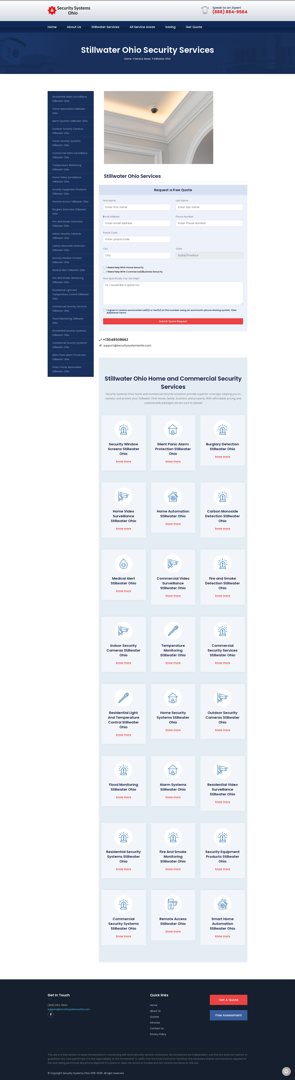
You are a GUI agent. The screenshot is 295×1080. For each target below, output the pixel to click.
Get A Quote (228, 1000)
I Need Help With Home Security (125, 267)
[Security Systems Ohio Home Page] (69, 10)
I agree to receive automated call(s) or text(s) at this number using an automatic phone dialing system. (171, 311)
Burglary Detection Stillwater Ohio (222, 446)
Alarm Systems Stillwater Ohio (173, 787)
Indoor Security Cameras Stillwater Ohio (124, 650)
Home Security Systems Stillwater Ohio (173, 717)
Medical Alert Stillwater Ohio (123, 581)
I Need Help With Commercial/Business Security (135, 271)
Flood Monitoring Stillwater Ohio (123, 787)
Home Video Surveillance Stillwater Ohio (123, 516)
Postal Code (110, 232)
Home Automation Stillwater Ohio (173, 513)
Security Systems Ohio (76, 1073)
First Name (109, 200)
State (179, 248)
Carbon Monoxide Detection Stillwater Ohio (222, 516)
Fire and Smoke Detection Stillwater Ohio (222, 583)
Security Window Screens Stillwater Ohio (123, 449)
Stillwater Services (105, 27)
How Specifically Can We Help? (121, 278)
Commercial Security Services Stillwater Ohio (222, 650)
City (105, 248)
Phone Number (184, 216)
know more (123, 461)
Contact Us (157, 1028)
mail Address (111, 216)
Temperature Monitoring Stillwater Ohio (173, 650)
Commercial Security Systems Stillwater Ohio (123, 924)
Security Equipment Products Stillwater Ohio (222, 856)
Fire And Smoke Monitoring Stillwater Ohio (173, 856)
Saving (170, 27)
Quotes (154, 1017)
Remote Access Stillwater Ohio (173, 921)
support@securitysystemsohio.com (127, 345)
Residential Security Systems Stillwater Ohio (123, 856)
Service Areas (143, 58)
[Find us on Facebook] (51, 1014)
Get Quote (194, 27)
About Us (74, 27)
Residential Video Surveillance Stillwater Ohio (222, 789)
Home (52, 27)
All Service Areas (142, 27)
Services (155, 1022)
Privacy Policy (158, 1034)
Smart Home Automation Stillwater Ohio (222, 924)
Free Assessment (228, 1015)
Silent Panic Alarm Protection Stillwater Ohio (173, 449)
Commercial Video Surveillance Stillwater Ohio (173, 583)
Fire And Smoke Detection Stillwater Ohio (67, 223)
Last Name (182, 200)
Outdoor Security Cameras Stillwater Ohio (223, 717)
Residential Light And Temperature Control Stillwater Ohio (123, 719)
